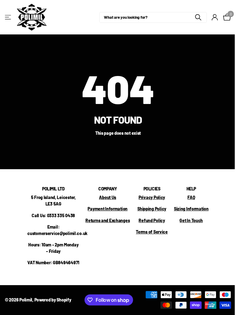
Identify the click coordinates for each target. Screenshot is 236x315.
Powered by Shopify (52, 299)
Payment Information (108, 208)
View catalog (8, 17)
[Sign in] (215, 17)
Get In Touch (191, 220)
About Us (107, 197)
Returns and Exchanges (107, 220)
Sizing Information (191, 208)
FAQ (191, 197)
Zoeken (198, 17)
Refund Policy (152, 220)
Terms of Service (152, 231)
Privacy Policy (152, 197)
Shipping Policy (151, 208)
